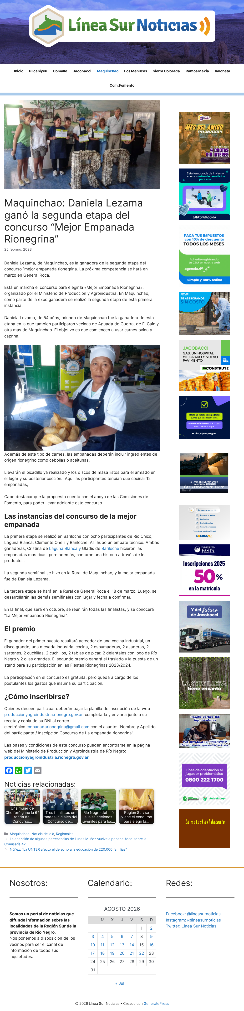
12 (112, 945)
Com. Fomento (122, 85)
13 (122, 945)
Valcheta (222, 71)
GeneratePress (156, 1003)
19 (112, 953)
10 (93, 945)
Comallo (60, 71)
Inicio (18, 71)
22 (141, 953)
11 (102, 945)
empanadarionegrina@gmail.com (57, 726)
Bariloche (111, 548)
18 (102, 953)
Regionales (64, 834)
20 (122, 953)
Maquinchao (107, 71)
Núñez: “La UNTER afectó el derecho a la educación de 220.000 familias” (68, 849)
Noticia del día (42, 834)
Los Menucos (135, 71)
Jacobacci (82, 71)
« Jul (119, 983)
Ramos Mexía (197, 71)
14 (132, 945)
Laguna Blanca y (65, 548)
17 (93, 953)
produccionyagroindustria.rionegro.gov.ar (46, 757)
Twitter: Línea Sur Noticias (191, 926)
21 (132, 953)
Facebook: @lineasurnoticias (193, 913)
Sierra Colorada (166, 71)
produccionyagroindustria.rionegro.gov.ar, (44, 714)
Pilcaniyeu (38, 71)
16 (151, 945)
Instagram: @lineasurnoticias (193, 920)
